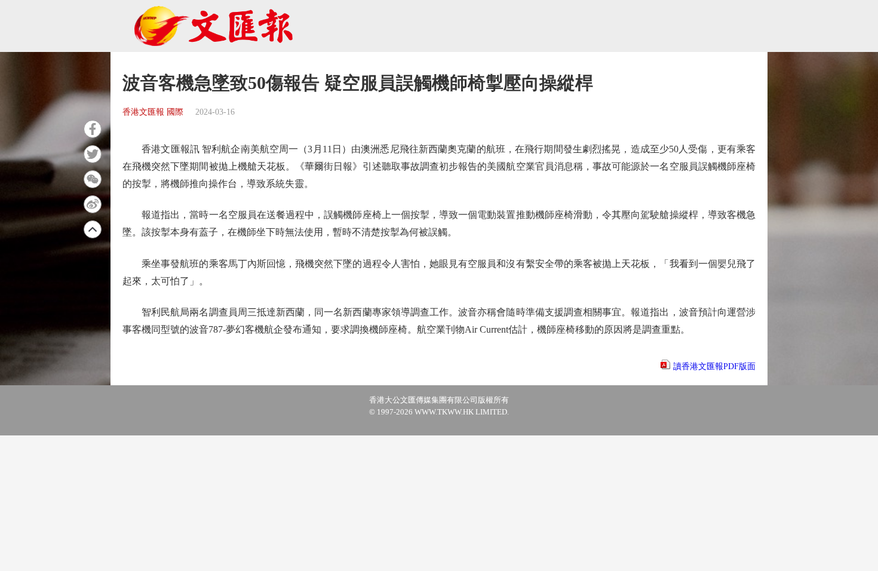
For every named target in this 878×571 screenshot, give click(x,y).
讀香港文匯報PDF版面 (714, 366)
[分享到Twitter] (93, 154)
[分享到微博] (93, 204)
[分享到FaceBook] (93, 129)
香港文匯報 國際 (152, 112)
